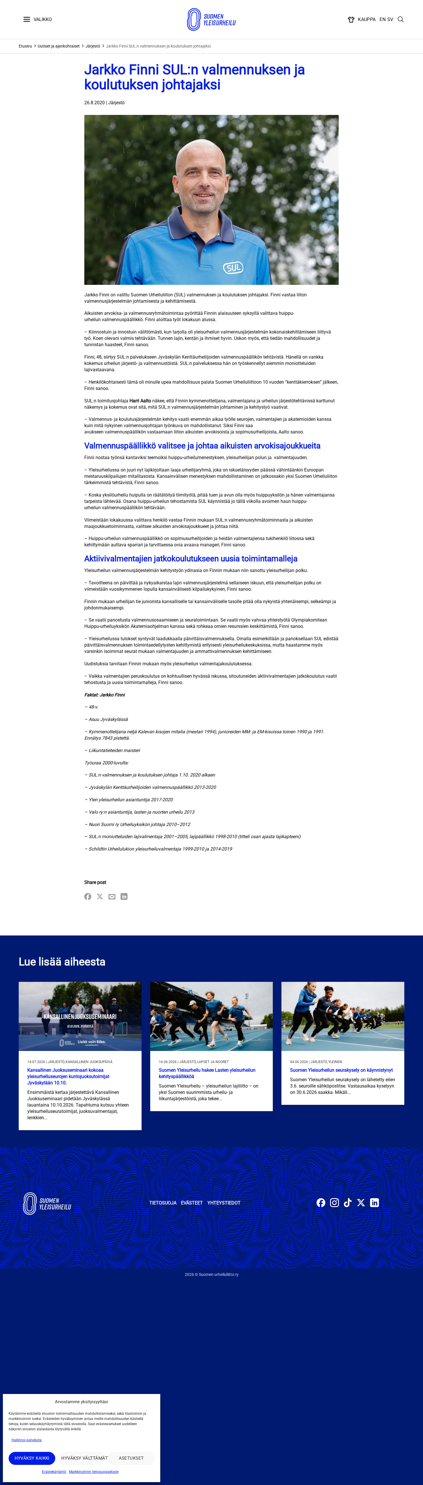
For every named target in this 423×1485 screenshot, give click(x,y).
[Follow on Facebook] (321, 1203)
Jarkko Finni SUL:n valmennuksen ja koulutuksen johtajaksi (158, 46)
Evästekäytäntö (54, 1472)
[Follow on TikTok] (347, 1203)
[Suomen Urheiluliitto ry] (211, 19)
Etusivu (25, 46)
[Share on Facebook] (87, 897)
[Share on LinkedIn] (124, 897)
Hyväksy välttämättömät (83, 1458)
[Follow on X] (361, 1203)
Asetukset (131, 1458)
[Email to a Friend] (111, 897)
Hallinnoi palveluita (27, 1440)
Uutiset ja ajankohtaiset (59, 46)
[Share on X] (99, 897)
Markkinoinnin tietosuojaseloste (94, 1472)
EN (383, 19)
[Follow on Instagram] (334, 1203)
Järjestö (92, 46)
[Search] (400, 19)
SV (390, 19)
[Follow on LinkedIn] (374, 1203)
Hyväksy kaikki (32, 1458)
